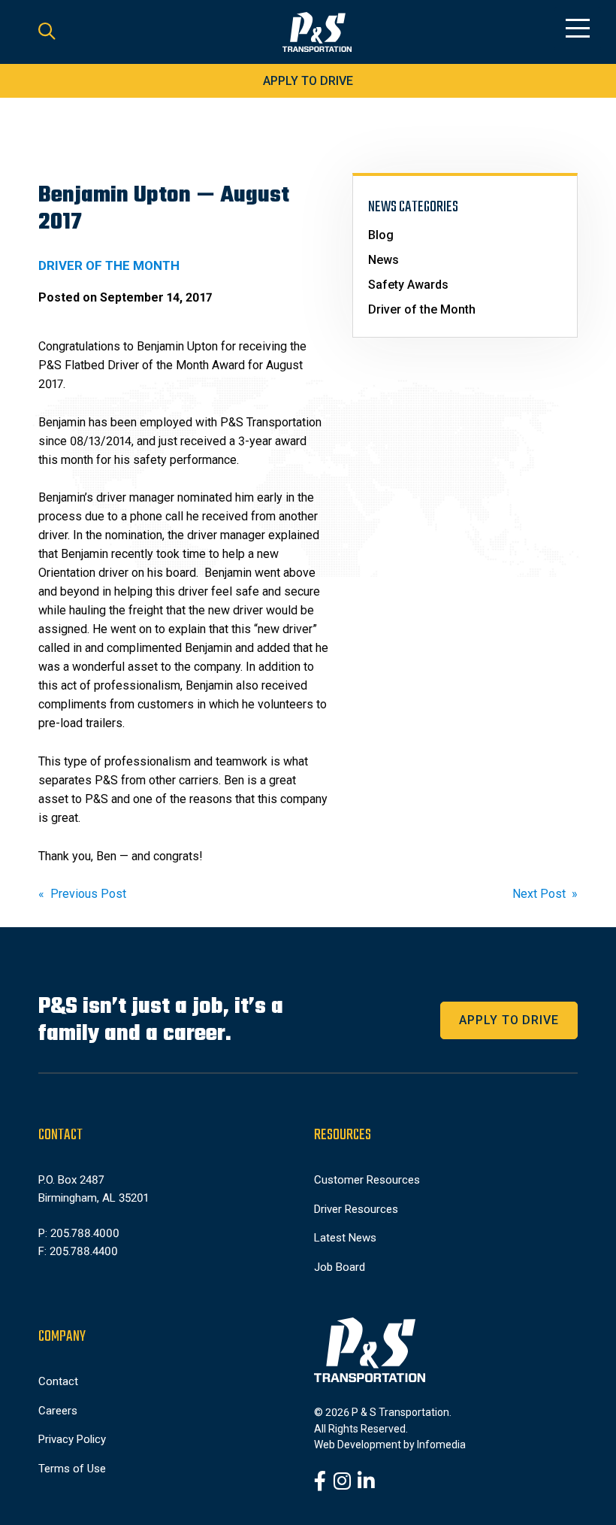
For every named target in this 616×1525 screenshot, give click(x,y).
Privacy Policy (72, 1439)
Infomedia (441, 1445)
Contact (58, 1381)
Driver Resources (356, 1209)
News (383, 260)
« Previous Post (82, 894)
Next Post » (545, 894)
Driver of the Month (422, 309)
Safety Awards (408, 284)
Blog (381, 235)
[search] (47, 32)
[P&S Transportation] (317, 32)
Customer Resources (367, 1180)
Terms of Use (72, 1468)
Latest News (345, 1238)
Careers (57, 1410)
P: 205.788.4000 (78, 1233)
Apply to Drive (308, 81)
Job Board (339, 1267)
